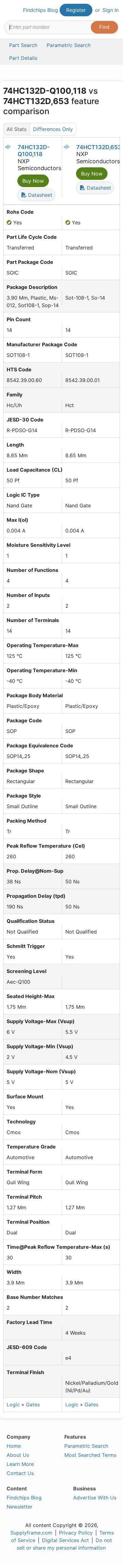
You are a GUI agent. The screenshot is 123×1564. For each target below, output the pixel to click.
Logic (13, 1404)
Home (14, 1446)
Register (76, 10)
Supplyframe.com (31, 1533)
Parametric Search (86, 1446)
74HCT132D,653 (98, 147)
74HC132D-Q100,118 (34, 151)
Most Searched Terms (90, 1455)
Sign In (110, 10)
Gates (33, 1404)
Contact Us (20, 1473)
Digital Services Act (65, 1540)
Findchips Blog (40, 10)
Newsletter (19, 1507)
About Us (18, 1455)
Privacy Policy (76, 1533)
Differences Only (53, 129)
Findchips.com (9, 10)
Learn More (20, 1464)
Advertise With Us (94, 1497)
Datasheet (39, 195)
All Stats (16, 129)
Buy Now (33, 181)
